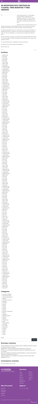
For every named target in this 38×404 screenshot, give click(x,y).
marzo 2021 (4, 147)
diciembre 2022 (5, 117)
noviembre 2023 (5, 102)
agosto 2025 (5, 72)
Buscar (2, 337)
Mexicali (4, 308)
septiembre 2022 (6, 122)
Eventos (4, 304)
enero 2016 (4, 236)
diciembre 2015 (5, 237)
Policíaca (4, 317)
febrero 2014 (5, 269)
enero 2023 (4, 116)
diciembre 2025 (5, 66)
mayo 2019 (4, 179)
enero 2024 (4, 99)
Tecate (3, 331)
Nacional (4, 309)
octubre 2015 (5, 240)
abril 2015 (4, 249)
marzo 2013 (4, 284)
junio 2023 (4, 109)
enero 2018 (4, 202)
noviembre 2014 (5, 256)
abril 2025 (4, 77)
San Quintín (5, 325)
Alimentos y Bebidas (6, 294)
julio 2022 (4, 125)
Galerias (4, 305)
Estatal (21, 375)
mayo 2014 (4, 264)
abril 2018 (4, 197)
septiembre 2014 (6, 259)
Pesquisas (4, 314)
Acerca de (3, 388)
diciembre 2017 (5, 203)
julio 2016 (4, 227)
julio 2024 (4, 90)
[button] (1, 1)
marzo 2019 (4, 182)
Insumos (4, 307)
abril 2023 (4, 112)
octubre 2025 (5, 69)
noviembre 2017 (5, 204)
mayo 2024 (4, 93)
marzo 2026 (5, 62)
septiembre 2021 (6, 139)
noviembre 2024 (5, 85)
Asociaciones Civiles (6, 295)
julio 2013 (4, 279)
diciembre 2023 (5, 100)
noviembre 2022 (5, 119)
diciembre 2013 (5, 272)
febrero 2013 (5, 286)
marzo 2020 (5, 165)
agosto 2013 (5, 277)
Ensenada (4, 302)
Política (4, 318)
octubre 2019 (5, 172)
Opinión (4, 312)
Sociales (4, 329)
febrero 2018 (5, 200)
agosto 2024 (5, 89)
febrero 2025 (5, 80)
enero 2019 (4, 185)
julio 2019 (4, 176)
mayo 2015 (4, 247)
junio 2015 (4, 246)
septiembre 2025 (6, 70)
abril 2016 (4, 232)
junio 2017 (4, 212)
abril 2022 (4, 129)
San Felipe (4, 324)
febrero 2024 (5, 97)
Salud (3, 321)
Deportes (4, 298)
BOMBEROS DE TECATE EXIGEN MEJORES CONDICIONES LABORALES (16, 348)
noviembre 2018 (5, 187)
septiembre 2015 (6, 242)
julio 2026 (4, 56)
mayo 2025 (4, 76)
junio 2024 (4, 92)
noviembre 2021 (5, 136)
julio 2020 (4, 159)
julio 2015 (4, 244)
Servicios (4, 328)
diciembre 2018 (5, 186)
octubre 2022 (5, 120)
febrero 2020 (5, 166)
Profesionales (5, 319)
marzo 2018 (4, 199)
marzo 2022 (5, 130)
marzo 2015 (4, 250)
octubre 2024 (5, 86)
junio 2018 (4, 195)
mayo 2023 (4, 110)
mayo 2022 (4, 127)
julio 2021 (4, 142)
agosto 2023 (5, 106)
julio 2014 (4, 262)
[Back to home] (19, 1)
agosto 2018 (5, 192)
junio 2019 (4, 177)
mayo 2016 (4, 230)
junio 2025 (4, 75)
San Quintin (5, 327)
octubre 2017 (5, 206)
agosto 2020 (5, 157)
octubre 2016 (5, 223)
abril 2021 (4, 146)
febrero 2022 (5, 132)
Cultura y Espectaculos (7, 297)
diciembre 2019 (5, 169)
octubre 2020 (5, 155)
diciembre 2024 (5, 83)
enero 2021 (4, 150)
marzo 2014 (4, 267)
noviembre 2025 (5, 67)
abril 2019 (4, 180)
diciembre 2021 (5, 135)
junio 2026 (4, 57)
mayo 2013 (4, 282)
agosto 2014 (5, 260)
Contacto (3, 395)
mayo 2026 (4, 59)
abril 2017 (4, 214)
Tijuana (4, 332)
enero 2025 (4, 82)
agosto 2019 (5, 175)
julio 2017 (4, 210)
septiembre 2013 (6, 276)
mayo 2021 (4, 145)
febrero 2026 (5, 63)
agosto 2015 (5, 243)
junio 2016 (4, 229)
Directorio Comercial (6, 299)
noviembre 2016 (5, 222)
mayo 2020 (4, 162)
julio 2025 (4, 73)
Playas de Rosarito (6, 315)
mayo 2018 (4, 196)
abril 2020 (4, 163)
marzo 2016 (4, 233)
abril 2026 (4, 60)
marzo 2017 (4, 216)
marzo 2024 (5, 96)
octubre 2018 (5, 189)
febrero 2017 (5, 217)
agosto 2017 (5, 209)
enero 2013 (4, 287)
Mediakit (3, 393)
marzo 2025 (5, 79)
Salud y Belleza (5, 322)
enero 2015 (4, 253)
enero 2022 (4, 133)
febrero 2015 (5, 252)
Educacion (4, 301)
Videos (3, 334)
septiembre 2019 (6, 173)
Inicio (20, 372)
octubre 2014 (5, 257)
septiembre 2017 (6, 207)
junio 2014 (4, 263)
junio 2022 (4, 126)
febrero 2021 (5, 149)
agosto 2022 (5, 123)
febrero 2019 (5, 183)
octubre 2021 (5, 137)
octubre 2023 (5, 103)
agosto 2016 (5, 226)
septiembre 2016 (6, 225)
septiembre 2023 (6, 105)
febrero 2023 (5, 115)
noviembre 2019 (5, 170)
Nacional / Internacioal (7, 311)
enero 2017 (4, 219)
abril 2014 (4, 266)
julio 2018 (4, 193)
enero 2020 (4, 167)
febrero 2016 (5, 235)
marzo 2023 (5, 113)
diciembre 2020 (5, 152)
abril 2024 (4, 95)
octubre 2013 (5, 275)
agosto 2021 (5, 140)
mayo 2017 (4, 213)
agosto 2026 (5, 55)
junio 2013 (4, 280)
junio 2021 (4, 143)
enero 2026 (4, 65)
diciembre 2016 (5, 220)
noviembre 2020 (5, 153)
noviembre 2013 (5, 273)
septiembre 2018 (6, 190)
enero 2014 (4, 270)
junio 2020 (4, 160)
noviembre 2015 (5, 239)
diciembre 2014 (5, 254)
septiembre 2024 (6, 87)
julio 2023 (4, 107)
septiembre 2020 (6, 156)
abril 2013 (4, 283)
